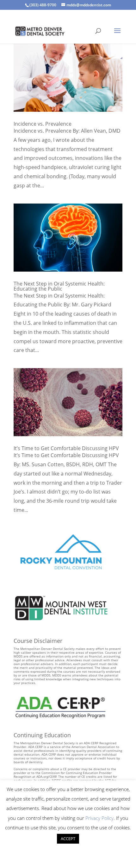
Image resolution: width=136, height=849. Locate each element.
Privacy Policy (99, 818)
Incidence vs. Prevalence (42, 123)
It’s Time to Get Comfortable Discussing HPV (66, 448)
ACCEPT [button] (68, 838)
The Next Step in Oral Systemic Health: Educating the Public (59, 286)
